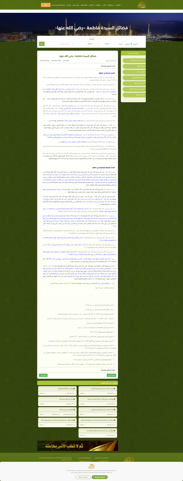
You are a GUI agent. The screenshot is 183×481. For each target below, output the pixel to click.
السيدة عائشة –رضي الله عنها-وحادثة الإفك (102, 409)
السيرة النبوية (141, 66)
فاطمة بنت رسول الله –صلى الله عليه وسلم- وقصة (100, 399)
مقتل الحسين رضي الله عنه (66, 409)
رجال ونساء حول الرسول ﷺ (137, 89)
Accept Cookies (100, 477)
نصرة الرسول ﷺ (140, 94)
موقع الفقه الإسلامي (84, 458)
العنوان (135, 44)
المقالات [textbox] (107, 44)
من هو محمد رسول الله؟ (137, 60)
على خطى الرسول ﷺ (139, 77)
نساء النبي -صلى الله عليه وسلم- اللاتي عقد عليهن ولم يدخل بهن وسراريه (95, 420)
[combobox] (104, 44)
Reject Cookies (83, 477)
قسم (120, 44)
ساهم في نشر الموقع (101, 458)
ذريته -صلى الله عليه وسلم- (66, 399)
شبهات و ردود (141, 71)
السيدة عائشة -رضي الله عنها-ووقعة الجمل (102, 388)
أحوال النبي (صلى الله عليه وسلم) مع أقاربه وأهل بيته (100, 430)
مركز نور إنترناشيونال (85, 461)
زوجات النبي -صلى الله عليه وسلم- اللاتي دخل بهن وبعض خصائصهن (56, 420)
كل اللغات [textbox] (89, 44)
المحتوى (127, 44)
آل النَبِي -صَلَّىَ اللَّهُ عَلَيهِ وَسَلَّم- (65, 388)
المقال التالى (43, 375)
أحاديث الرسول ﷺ (139, 83)
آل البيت (107, 60)
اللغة (45, 5)
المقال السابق (111, 375)
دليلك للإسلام (103, 461)
